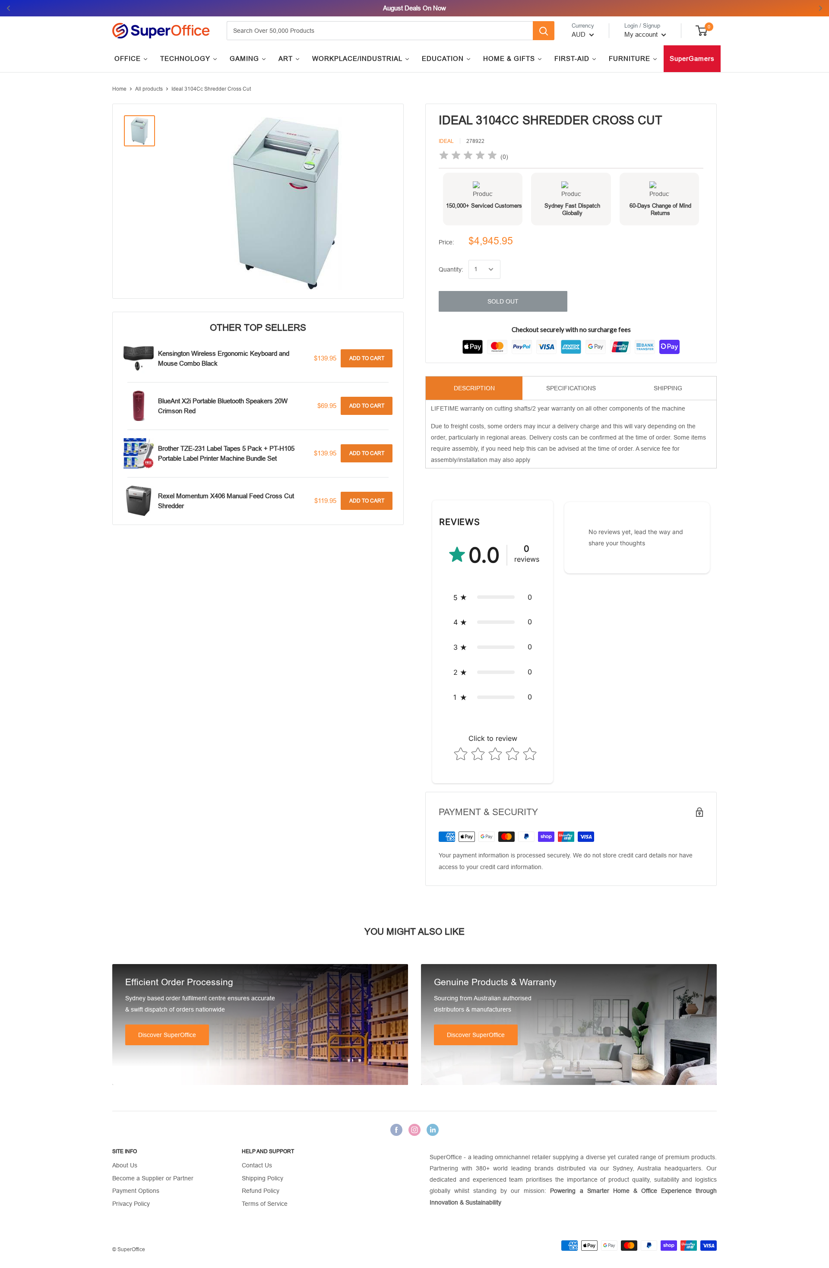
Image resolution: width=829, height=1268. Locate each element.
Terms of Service (265, 1203)
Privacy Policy (131, 1203)
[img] (468, 156)
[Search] (543, 30)
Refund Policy (260, 1190)
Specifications (571, 388)
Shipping (668, 388)
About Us (124, 1165)
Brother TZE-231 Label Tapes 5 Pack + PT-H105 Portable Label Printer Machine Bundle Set (226, 453)
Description (474, 388)
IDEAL (446, 141)
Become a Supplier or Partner (152, 1178)
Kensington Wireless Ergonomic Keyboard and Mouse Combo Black (223, 358)
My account (641, 34)
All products (149, 89)
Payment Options (135, 1190)
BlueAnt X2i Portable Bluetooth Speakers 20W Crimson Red (223, 405)
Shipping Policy (262, 1178)
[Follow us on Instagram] (414, 1129)
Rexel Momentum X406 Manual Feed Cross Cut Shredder (226, 500)
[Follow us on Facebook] (396, 1129)
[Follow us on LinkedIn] (433, 1129)
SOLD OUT (503, 301)
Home (119, 89)
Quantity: (451, 269)
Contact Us (257, 1165)
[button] (492, 597)
